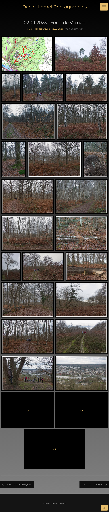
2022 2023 (58, 29)
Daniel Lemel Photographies (54, 7)
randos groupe (42, 29)
